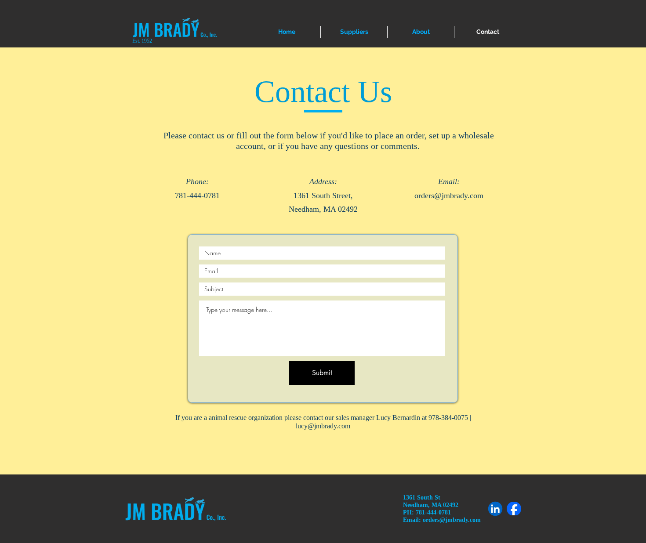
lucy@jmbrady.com (323, 426)
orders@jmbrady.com (448, 195)
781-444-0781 (197, 195)
